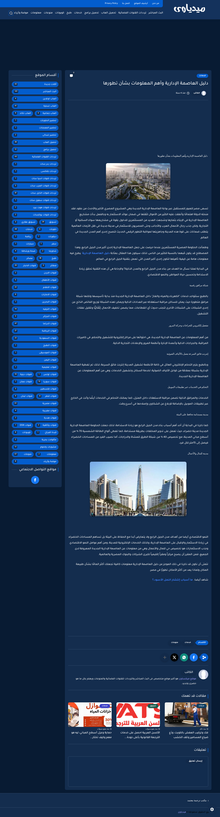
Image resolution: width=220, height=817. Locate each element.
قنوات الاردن (35, 273)
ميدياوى (182, 812)
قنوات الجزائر (35, 316)
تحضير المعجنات (36, 128)
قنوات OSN (23, 425)
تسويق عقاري (25, 222)
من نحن (155, 3)
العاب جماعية (47, 113)
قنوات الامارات (36, 295)
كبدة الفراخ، (47, 432)
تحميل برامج (91, 13)
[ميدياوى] (190, 9)
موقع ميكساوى (187, 679)
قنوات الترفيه (35, 309)
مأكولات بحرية (35, 440)
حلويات (47, 229)
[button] (194, 657)
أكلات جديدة (35, 84)
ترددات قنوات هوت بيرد (35, 208)
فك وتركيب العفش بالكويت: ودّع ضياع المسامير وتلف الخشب (188, 735)
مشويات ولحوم (35, 447)
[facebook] (35, 480)
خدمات (78, 13)
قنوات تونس (47, 374)
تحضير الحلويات (36, 120)
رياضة (23, 237)
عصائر (24, 258)
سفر (48, 244)
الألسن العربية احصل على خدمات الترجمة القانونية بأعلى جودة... (140, 735)
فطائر (50, 266)
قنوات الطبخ (36, 345)
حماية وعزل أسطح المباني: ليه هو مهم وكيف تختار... (91, 735)
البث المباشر (156, 13)
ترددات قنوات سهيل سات (36, 200)
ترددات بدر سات (36, 164)
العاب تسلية (35, 106)
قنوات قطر (48, 396)
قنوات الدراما (35, 324)
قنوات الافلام (35, 287)
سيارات (24, 244)
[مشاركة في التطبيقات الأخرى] (165, 657)
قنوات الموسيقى (36, 353)
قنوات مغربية (36, 411)
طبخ (69, 13)
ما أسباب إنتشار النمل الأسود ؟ (172, 580)
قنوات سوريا (47, 382)
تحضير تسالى (35, 135)
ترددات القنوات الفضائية (132, 13)
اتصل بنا (126, 3)
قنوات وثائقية (47, 425)
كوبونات (59, 13)
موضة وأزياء (21, 13)
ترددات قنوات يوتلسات (35, 215)
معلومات (36, 13)
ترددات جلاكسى (36, 171)
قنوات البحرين (36, 302)
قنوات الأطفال (36, 280)
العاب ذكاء (23, 113)
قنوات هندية (35, 418)
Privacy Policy (111, 3)
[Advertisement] (110, 45)
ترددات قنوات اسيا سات (36, 178)
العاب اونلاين (36, 99)
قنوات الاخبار (25, 266)
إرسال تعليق (195, 761)
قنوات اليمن (36, 360)
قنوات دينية (23, 374)
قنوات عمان (23, 382)
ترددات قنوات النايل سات (35, 193)
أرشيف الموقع (141, 3)
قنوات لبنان (24, 396)
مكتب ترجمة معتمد (196, 800)
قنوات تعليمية (36, 367)
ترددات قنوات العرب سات (36, 186)
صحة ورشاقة (25, 251)
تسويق (49, 222)
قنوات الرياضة (35, 331)
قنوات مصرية (35, 403)
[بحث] (11, 13)
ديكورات (47, 237)
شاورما (49, 251)
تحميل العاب (108, 13)
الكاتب (196, 93)
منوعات (48, 13)
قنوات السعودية (35, 338)
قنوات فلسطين (35, 389)
